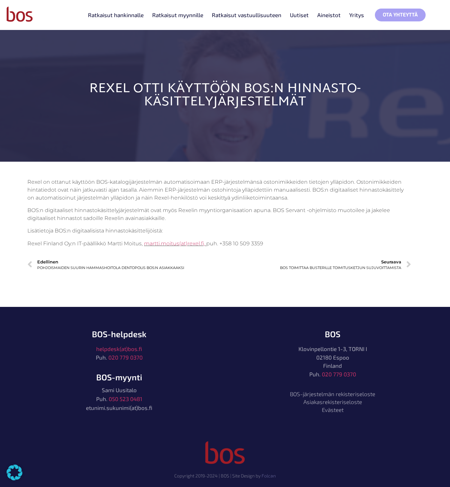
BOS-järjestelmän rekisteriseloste (332, 394)
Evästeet (333, 409)
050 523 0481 (125, 398)
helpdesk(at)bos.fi (119, 348)
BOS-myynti (119, 377)
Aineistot (329, 15)
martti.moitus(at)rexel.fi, (175, 243)
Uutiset (299, 15)
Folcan (269, 475)
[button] (14, 472)
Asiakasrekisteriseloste (332, 401)
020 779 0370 (125, 357)
